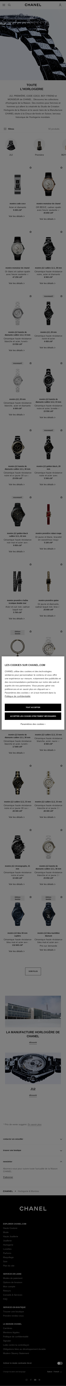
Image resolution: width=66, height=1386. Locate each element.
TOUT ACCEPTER (33, 707)
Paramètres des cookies (32, 724)
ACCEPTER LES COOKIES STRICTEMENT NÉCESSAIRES (33, 716)
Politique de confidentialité (18, 696)
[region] (33, 693)
